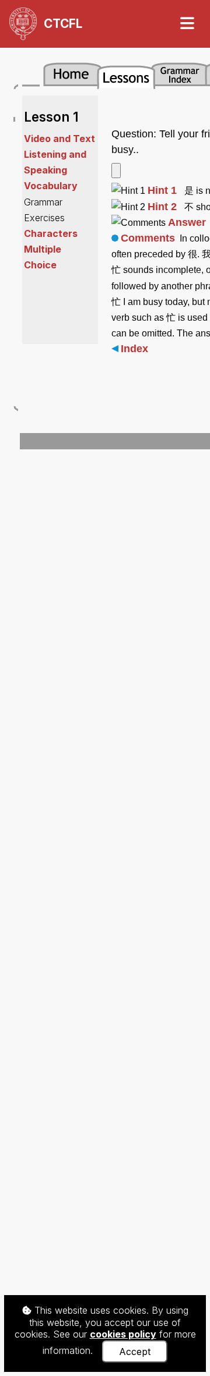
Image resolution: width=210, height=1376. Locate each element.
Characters (51, 233)
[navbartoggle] (187, 23)
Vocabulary (51, 185)
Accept (134, 1351)
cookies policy (123, 1334)
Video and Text (59, 138)
